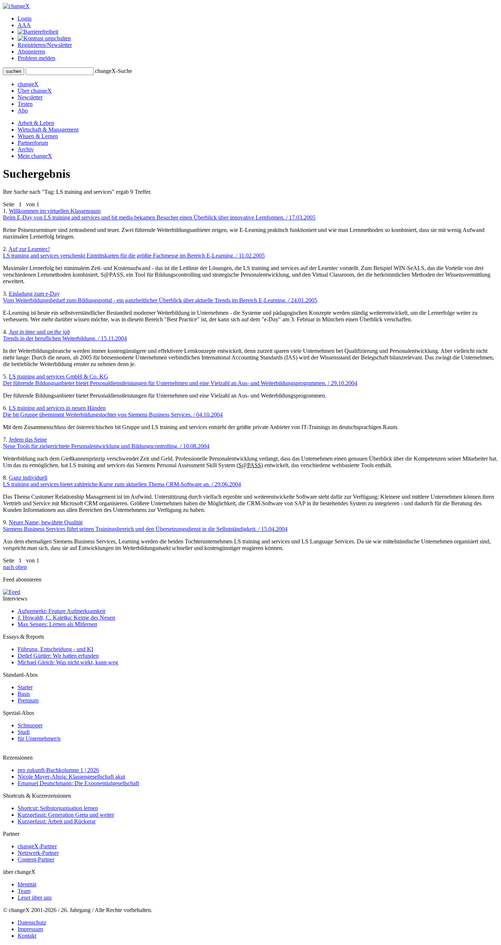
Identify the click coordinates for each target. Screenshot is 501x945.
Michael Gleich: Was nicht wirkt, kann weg (68, 662)
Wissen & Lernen (38, 136)
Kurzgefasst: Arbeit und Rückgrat (56, 821)
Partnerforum (33, 143)
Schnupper (30, 725)
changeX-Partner (37, 846)
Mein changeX (35, 156)
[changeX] (16, 6)
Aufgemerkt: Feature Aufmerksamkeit (61, 611)
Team (24, 891)
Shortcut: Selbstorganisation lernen (58, 808)
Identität (27, 884)
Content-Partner (36, 859)
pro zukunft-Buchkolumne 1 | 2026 (58, 770)
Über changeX (35, 91)
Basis (24, 694)
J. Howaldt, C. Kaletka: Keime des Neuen (66, 617)
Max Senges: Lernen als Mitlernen (57, 624)
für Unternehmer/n (39, 738)
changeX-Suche (113, 71)
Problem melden (36, 58)
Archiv (26, 149)
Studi (24, 732)
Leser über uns (35, 897)
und (65, 335)
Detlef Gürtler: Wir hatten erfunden (58, 656)
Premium (28, 700)
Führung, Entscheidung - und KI (55, 649)
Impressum (30, 929)
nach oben (15, 567)
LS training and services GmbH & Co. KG (180, 379)
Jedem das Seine (106, 442)
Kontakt (27, 936)
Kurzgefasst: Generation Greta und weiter (66, 815)
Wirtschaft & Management (48, 129)
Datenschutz (32, 922)
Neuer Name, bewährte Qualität (145, 525)
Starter (25, 687)
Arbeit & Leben (36, 123)
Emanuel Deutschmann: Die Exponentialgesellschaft (78, 783)
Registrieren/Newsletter (45, 45)
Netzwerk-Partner (38, 853)
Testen (25, 104)
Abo (23, 110)
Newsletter (30, 97)
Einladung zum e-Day (160, 297)
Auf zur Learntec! (134, 252)
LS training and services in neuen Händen (113, 411)
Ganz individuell (122, 481)
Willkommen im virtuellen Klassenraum (159, 214)
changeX (28, 84)
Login (25, 18)
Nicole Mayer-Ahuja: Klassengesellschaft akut (71, 777)
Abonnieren (31, 51)
